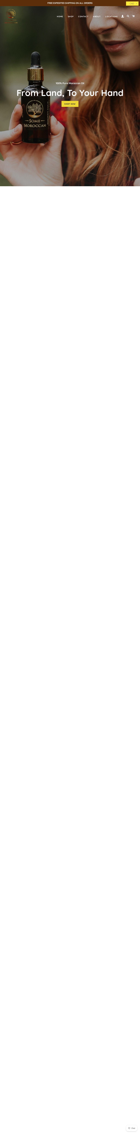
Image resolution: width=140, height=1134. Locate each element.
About (97, 16)
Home (60, 16)
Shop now (69, 104)
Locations (111, 16)
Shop (71, 16)
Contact (83, 16)
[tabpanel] (70, 93)
